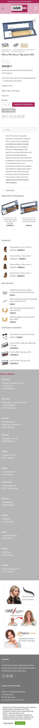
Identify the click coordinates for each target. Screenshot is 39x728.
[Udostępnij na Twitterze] (11, 116)
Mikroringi (5, 51)
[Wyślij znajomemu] (15, 116)
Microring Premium (17, 51)
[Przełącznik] (4, 130)
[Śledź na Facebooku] (3, 676)
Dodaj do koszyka (23, 104)
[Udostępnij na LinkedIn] (23, 116)
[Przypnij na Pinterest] (19, 116)
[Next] (34, 30)
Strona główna (6, 49)
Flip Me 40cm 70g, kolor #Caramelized (29, 220)
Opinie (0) (10, 190)
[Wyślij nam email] (11, 676)
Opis (8, 130)
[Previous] (5, 30)
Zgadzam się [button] (20, 723)
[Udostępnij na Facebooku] (7, 116)
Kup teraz (9, 110)
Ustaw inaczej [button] (8, 723)
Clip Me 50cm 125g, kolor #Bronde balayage (10, 221)
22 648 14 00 (9, 700)
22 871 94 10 (19, 700)
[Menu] (3, 8)
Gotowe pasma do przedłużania (23, 49)
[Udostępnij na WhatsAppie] (3, 116)
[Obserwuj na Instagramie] (7, 676)
